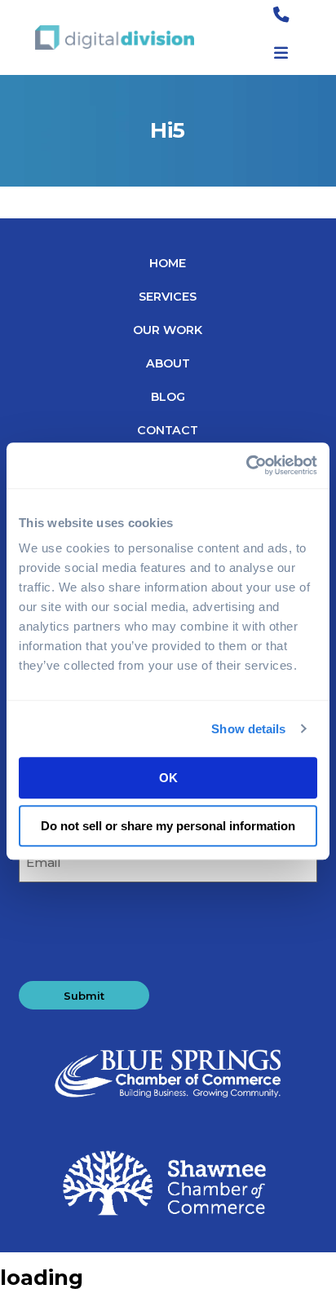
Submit (84, 995)
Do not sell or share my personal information (168, 826)
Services (168, 296)
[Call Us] (281, 16)
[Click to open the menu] (281, 53)
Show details (248, 729)
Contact (167, 430)
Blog (168, 396)
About (168, 363)
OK (168, 778)
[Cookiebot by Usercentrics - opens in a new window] (246, 465)
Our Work (167, 330)
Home (167, 263)
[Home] (114, 37)
